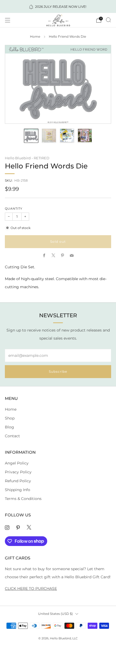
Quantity (13, 208)
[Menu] (7, 20)
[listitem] (58, 6)
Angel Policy (17, 463)
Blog (9, 427)
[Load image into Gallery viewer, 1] (31, 136)
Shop (10, 418)
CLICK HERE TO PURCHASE (31, 588)
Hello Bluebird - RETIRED (27, 158)
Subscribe (58, 371)
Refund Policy (18, 481)
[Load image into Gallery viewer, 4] (85, 136)
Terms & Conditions (23, 498)
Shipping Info (17, 490)
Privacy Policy (18, 472)
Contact (12, 436)
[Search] (108, 20)
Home (35, 36)
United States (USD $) (55, 614)
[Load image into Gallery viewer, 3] (67, 136)
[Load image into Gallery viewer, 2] (49, 136)
